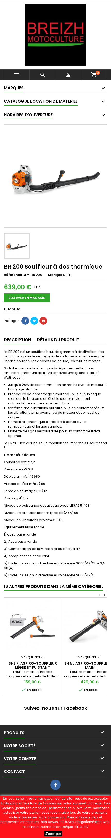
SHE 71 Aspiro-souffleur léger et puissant (33, 665)
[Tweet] (34, 321)
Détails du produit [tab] (58, 340)
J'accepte (53, 834)
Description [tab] (17, 340)
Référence (13, 275)
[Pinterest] (43, 321)
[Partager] (25, 321)
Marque (55, 275)
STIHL (67, 274)
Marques (14, 88)
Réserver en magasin (26, 298)
